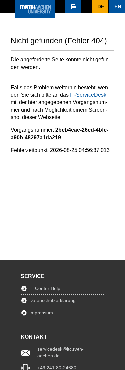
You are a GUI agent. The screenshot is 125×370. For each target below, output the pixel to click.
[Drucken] (73, 6)
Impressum (41, 312)
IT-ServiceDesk (88, 95)
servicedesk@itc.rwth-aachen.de (60, 352)
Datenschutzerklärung (52, 300)
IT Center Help (44, 288)
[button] (7, 6)
